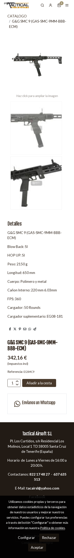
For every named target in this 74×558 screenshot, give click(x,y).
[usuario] (50, 5)
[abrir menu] (67, 5)
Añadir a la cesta (39, 383)
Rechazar (49, 537)
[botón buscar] (42, 5)
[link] (16, 5)
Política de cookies (52, 528)
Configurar (26, 537)
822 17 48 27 (39, 474)
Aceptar (37, 547)
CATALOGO (17, 16)
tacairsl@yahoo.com (42, 488)
